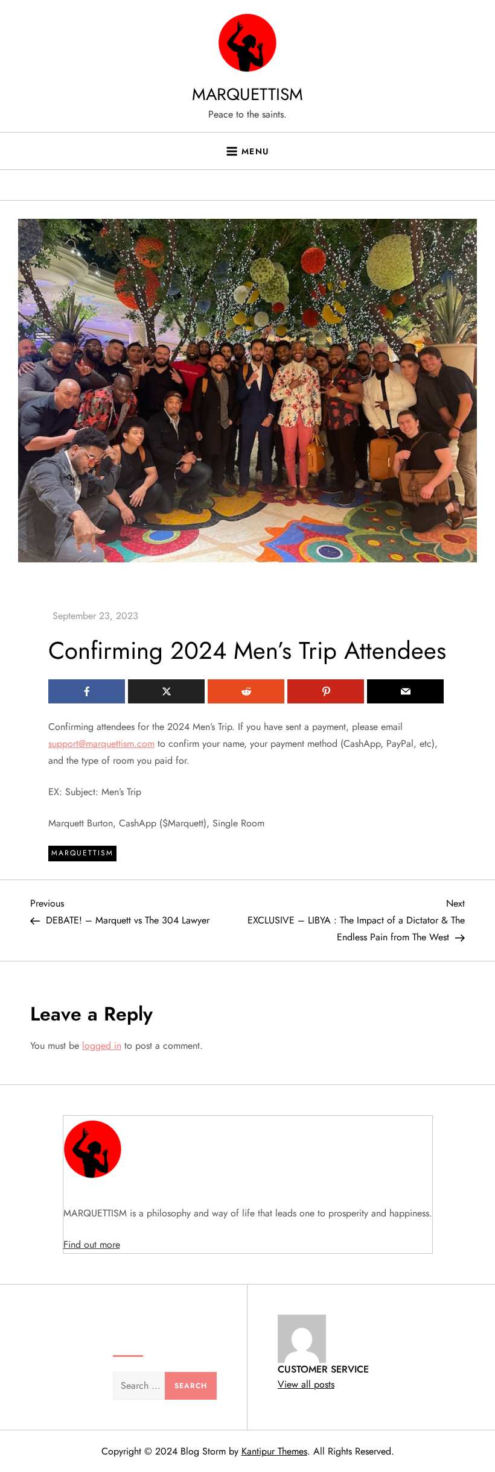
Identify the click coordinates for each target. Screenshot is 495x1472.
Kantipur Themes (274, 1451)
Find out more (91, 1244)
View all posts (306, 1384)
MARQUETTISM (247, 94)
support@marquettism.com (101, 743)
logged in (101, 1045)
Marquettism (82, 853)
